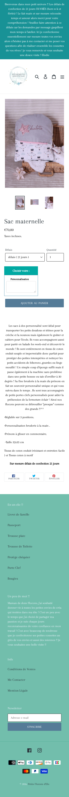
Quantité (52, 249)
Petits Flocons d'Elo (38, 784)
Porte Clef (14, 568)
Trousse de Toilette (20, 546)
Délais (8, 249)
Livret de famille (18, 514)
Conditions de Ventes (21, 669)
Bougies (13, 578)
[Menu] (62, 76)
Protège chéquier (19, 557)
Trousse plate (16, 536)
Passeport (14, 525)
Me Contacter (16, 680)
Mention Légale (18, 690)
